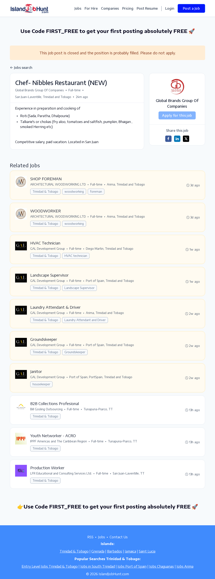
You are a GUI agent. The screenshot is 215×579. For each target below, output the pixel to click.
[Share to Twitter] (186, 139)
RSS (90, 537)
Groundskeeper (74, 352)
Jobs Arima (185, 566)
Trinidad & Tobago (45, 191)
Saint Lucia (147, 551)
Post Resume (147, 8)
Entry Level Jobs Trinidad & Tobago (50, 566)
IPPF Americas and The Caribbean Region (58, 441)
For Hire (91, 8)
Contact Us (119, 537)
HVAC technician (75, 255)
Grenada (97, 551)
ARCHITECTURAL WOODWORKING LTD (58, 184)
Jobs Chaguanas (161, 566)
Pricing (127, 8)
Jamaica (130, 551)
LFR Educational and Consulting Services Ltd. (61, 473)
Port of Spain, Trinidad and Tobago (110, 280)
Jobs (78, 8)
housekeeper (41, 384)
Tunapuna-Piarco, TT (98, 409)
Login (169, 8)
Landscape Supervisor (79, 288)
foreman (96, 191)
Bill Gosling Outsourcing (46, 409)
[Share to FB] (168, 139)
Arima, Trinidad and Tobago (126, 184)
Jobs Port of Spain (132, 566)
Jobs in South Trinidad (97, 566)
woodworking (74, 191)
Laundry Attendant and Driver (85, 320)
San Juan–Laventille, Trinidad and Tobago (43, 97)
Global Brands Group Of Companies (39, 90)
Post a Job (191, 8)
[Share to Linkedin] (177, 139)
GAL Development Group (47, 248)
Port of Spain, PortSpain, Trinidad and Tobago (100, 377)
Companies (110, 8)
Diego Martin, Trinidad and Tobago (109, 248)
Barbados (114, 551)
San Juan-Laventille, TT (128, 473)
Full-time (74, 90)
